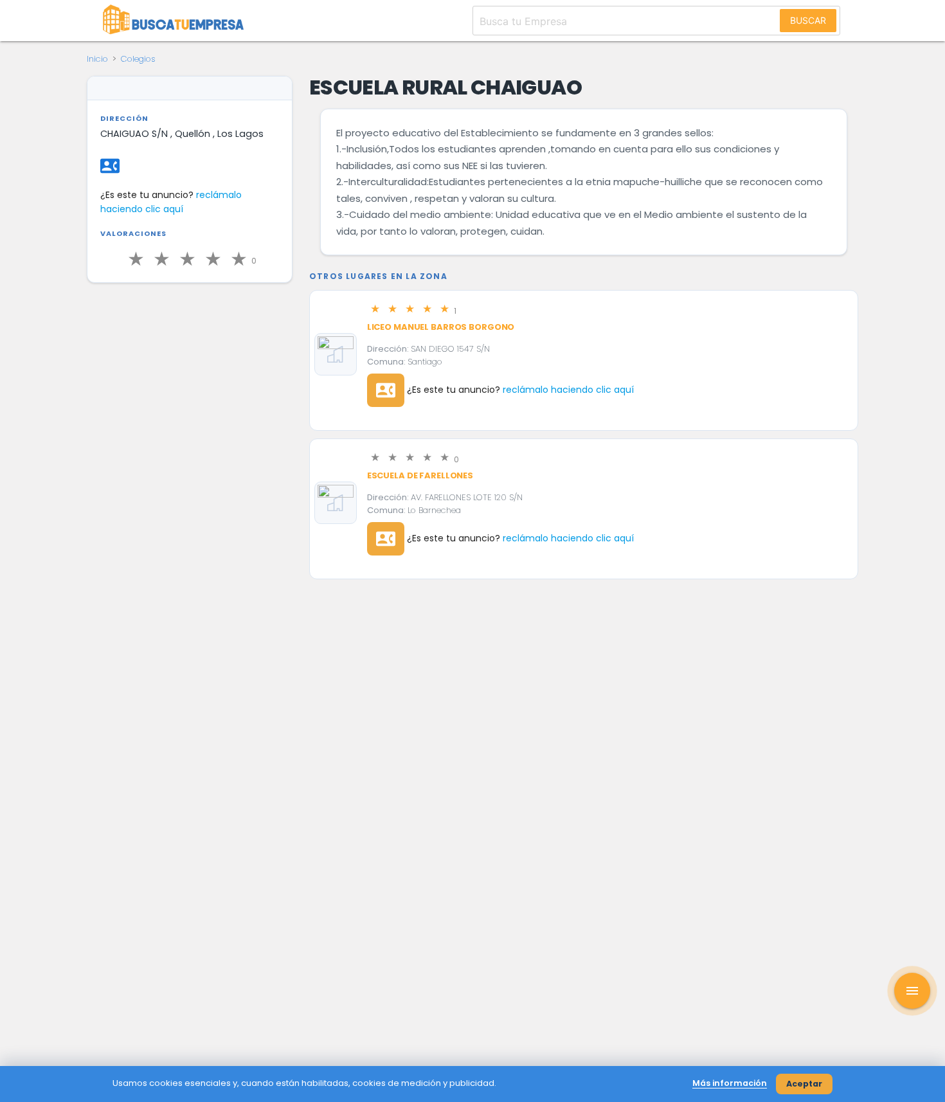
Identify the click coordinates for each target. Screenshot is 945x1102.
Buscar (808, 20)
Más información (729, 1083)
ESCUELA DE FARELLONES (420, 475)
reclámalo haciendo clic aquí (568, 389)
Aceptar (804, 1083)
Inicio (97, 59)
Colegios (138, 59)
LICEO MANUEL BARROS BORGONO (441, 327)
